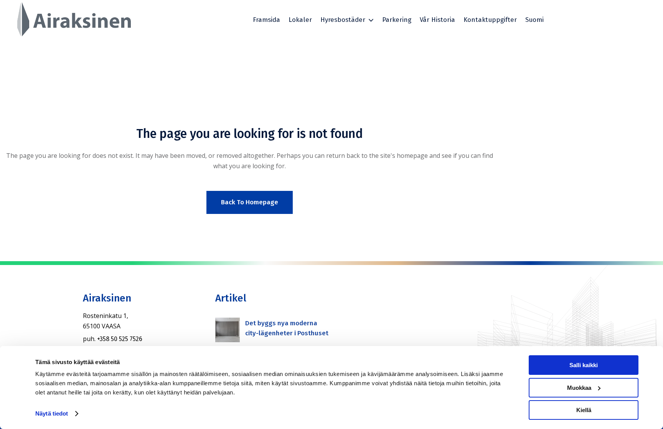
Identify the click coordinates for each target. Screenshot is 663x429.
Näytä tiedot (51, 413)
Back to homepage (249, 202)
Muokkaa (579, 387)
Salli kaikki (583, 365)
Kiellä (583, 410)
